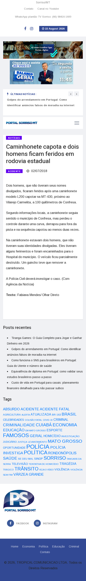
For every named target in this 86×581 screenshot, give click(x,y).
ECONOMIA (65, 424)
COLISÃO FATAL (33, 420)
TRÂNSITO (26, 468)
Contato (28, 8)
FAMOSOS (16, 435)
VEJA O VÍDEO (46, 469)
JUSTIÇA (22, 442)
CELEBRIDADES (13, 419)
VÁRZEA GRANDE (28, 474)
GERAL (36, 436)
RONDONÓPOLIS (62, 453)
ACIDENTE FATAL (55, 409)
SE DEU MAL (25, 458)
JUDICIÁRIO (10, 441)
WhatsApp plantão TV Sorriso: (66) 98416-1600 (43, 16)
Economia (28, 546)
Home (14, 546)
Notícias (14, 138)
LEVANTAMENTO (37, 441)
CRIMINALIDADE (19, 425)
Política (43, 546)
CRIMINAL (60, 419)
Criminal (74, 546)
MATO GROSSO (65, 441)
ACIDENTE (14, 171)
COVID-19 (48, 420)
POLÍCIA (37, 446)
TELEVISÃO (20, 463)
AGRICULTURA (12, 414)
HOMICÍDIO (52, 436)
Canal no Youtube (48, 8)
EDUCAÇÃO (14, 430)
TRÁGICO (8, 469)
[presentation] (70, 93)
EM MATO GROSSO (35, 430)
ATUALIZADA (41, 414)
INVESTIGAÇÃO (70, 436)
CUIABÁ (44, 425)
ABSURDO (11, 409)
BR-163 (56, 414)
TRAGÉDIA (67, 463)
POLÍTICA (35, 452)
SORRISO (55, 458)
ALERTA (26, 415)
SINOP (38, 458)
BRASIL (69, 414)
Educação (58, 546)
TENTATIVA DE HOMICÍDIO (44, 464)
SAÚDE (10, 458)
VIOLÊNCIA (62, 469)
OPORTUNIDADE (14, 447)
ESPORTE (54, 430)
